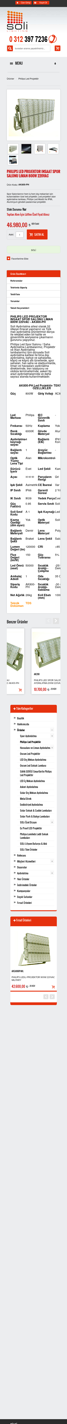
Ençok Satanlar (24, 897)
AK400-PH (17, 674)
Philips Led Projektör (28, 78)
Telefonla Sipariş (18, 287)
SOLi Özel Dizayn (28, 822)
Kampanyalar (23, 891)
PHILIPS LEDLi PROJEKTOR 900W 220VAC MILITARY (33, 978)
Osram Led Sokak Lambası (33, 765)
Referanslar (16, 280)
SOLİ (33, 249)
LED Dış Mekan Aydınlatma (33, 759)
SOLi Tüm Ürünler (28, 849)
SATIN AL (39, 234)
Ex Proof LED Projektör (31, 828)
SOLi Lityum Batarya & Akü (33, 843)
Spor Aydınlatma (28, 736)
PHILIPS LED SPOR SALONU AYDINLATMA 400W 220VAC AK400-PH (32, 681)
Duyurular (22, 867)
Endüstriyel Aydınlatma (31, 804)
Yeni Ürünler (23, 879)
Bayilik (20, 718)
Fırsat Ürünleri (24, 903)
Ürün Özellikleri (18, 273)
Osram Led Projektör (30, 754)
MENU (18, 63)
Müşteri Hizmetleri (26, 861)
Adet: (11, 234)
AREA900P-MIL (18, 971)
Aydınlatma (22, 873)
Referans (21, 855)
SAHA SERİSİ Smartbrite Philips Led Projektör (36, 773)
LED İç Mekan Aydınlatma (32, 781)
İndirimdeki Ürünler (27, 885)
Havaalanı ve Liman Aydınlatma (35, 748)
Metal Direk (25, 798)
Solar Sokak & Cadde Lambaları (36, 810)
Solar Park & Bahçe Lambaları (35, 816)
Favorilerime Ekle (19, 258)
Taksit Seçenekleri (19, 308)
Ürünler (10, 78)
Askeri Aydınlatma (29, 787)
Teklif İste (15, 294)
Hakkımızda (23, 724)
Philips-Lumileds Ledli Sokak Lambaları (34, 836)
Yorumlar (15, 301)
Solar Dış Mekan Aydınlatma (34, 793)
